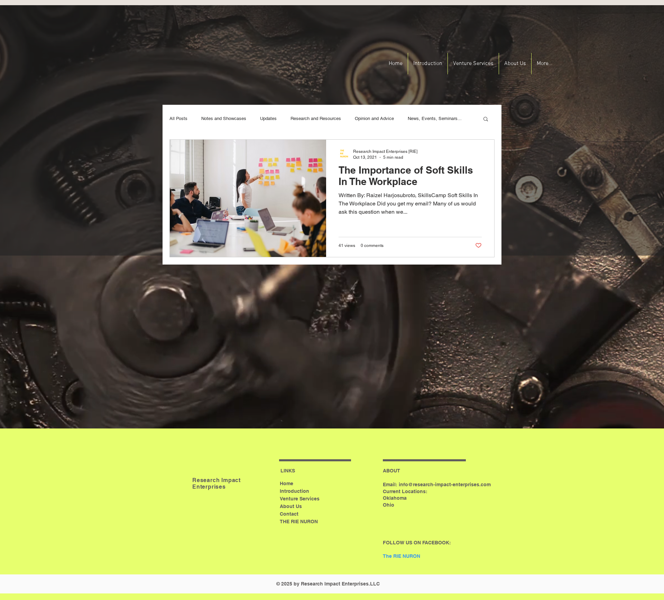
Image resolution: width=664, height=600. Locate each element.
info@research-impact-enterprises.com (445, 484)
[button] (485, 119)
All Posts (178, 118)
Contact (289, 514)
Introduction (294, 491)
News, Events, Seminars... (435, 118)
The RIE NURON (401, 556)
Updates (268, 118)
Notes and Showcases (223, 118)
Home (286, 483)
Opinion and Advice (374, 118)
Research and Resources (315, 118)
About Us (291, 506)
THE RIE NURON (299, 521)
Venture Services (300, 498)
